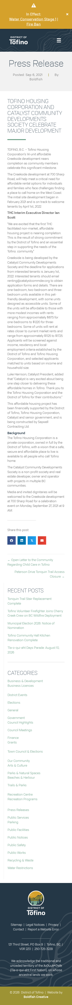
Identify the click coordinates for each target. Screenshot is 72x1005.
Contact (18, 929)
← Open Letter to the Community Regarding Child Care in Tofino (30, 562)
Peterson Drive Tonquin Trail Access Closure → (40, 574)
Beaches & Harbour (21, 777)
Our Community (19, 760)
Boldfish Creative (36, 996)
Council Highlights (20, 722)
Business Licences (21, 685)
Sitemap (16, 924)
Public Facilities (18, 829)
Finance (13, 737)
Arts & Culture (17, 765)
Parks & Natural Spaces (24, 773)
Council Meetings (20, 730)
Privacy (53, 924)
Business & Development (25, 681)
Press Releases (18, 810)
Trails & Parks (17, 785)
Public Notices (18, 837)
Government (16, 717)
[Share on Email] (42, 540)
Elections (14, 702)
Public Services (18, 817)
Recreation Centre (20, 794)
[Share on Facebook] (11, 540)
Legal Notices (35, 924)
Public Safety (17, 845)
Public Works (17, 852)
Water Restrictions (20, 868)
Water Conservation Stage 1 (32, 19)
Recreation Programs (22, 799)
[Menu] (59, 40)
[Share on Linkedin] (22, 540)
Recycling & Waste (20, 860)
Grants (12, 742)
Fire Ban (34, 24)
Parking (13, 822)
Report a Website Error (43, 929)
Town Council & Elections (25, 751)
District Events (17, 695)
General (13, 710)
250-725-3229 (44, 948)
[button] (67, 14)
